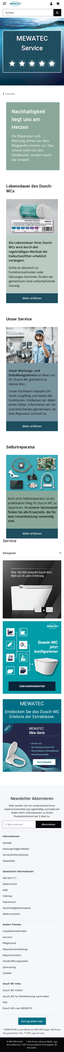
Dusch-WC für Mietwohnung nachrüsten (26, 996)
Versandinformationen (16, 854)
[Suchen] (57, 12)
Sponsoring (9, 967)
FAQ (5, 1002)
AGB (5, 890)
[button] (51, 3)
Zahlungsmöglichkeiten (16, 848)
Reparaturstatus (12, 955)
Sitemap (7, 896)
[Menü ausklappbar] (4, 2)
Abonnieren (48, 824)
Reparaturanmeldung (15, 949)
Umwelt (7, 973)
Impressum (9, 901)
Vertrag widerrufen (32, 1021)
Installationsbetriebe (14, 931)
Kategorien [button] (9, 553)
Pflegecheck (9, 943)
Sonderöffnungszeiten (15, 961)
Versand (40, 1033)
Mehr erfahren (32, 298)
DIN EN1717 (9, 878)
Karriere (7, 937)
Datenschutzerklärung (17, 809)
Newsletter (9, 860)
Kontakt (7, 842)
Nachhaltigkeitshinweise (17, 908)
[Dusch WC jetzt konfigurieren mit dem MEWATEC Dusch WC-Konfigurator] (32, 657)
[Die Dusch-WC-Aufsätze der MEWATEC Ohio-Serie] (32, 747)
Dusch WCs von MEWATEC (18, 1008)
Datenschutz (10, 884)
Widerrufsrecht (11, 914)
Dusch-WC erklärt (13, 990)
